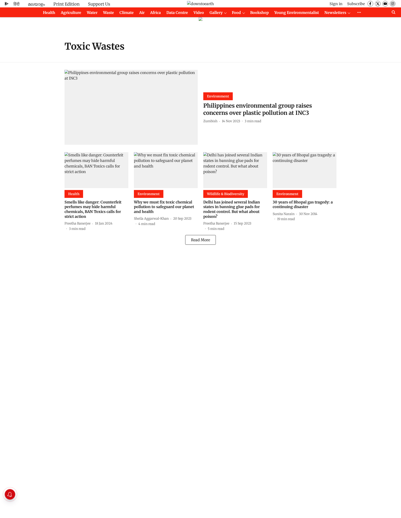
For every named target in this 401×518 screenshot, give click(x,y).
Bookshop (259, 12)
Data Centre (177, 12)
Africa (155, 12)
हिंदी (16, 4)
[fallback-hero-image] (131, 107)
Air (142, 12)
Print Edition (66, 4)
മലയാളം (36, 4)
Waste (108, 12)
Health (49, 12)
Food (236, 12)
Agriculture (71, 12)
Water (92, 12)
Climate (127, 12)
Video (199, 12)
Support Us (99, 4)
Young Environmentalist (296, 12)
